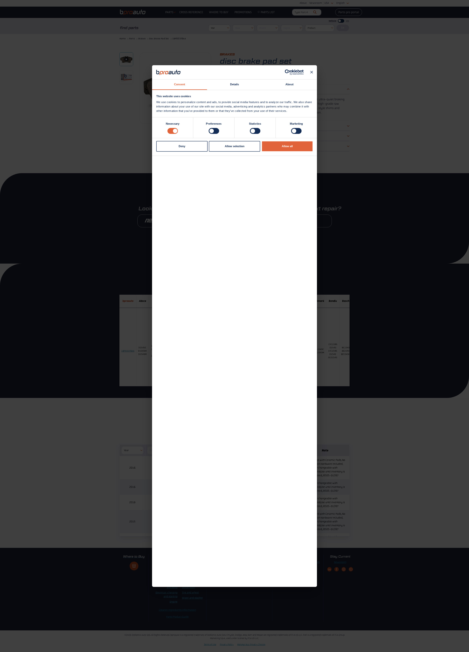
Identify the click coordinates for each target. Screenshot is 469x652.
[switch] (214, 131)
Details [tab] (234, 84)
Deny (182, 146)
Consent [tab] (179, 84)
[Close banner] (311, 72)
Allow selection (234, 146)
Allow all (287, 146)
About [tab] (289, 84)
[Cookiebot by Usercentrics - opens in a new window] (288, 72)
